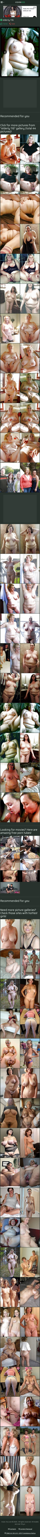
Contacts (13, 1529)
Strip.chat (26, 16)
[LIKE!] (1, 24)
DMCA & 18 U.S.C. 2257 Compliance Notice (21, 1533)
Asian (20, 2)
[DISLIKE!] (10, 24)
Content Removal (26, 1529)
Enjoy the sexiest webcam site (28, 10)
